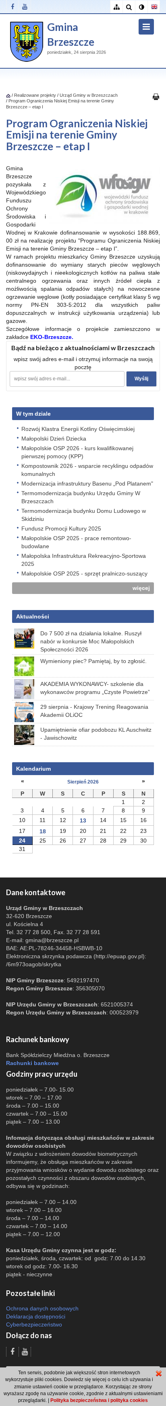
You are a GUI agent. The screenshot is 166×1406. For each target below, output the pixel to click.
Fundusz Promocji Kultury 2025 (61, 528)
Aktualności (32, 616)
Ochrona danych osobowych (42, 1308)
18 (42, 831)
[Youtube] (25, 6)
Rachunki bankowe (32, 1063)
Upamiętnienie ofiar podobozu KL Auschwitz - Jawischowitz (95, 733)
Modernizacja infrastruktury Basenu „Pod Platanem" (87, 483)
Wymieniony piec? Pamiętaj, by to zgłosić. (93, 661)
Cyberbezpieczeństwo (34, 1324)
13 (83, 820)
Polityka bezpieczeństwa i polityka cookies (99, 1400)
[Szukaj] (128, 7)
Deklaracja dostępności (35, 1316)
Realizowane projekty (35, 95)
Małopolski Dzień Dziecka (53, 438)
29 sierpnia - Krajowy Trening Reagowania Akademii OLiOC (94, 711)
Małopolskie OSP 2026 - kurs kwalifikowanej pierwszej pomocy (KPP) (77, 452)
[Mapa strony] (116, 7)
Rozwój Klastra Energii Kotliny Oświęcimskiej (78, 429)
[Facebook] (12, 6)
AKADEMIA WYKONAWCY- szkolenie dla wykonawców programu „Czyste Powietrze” (95, 688)
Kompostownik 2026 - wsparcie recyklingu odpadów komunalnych (87, 470)
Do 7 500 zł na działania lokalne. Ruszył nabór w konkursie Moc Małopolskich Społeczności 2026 (90, 641)
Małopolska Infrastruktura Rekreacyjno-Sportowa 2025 (83, 560)
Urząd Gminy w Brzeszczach (89, 95)
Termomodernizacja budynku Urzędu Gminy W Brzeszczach (80, 497)
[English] (153, 7)
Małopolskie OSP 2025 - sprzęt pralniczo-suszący (84, 573)
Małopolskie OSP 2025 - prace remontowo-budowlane (76, 542)
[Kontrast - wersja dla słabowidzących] (141, 7)
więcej (141, 588)
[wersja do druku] (156, 96)
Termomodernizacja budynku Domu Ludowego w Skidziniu (83, 515)
